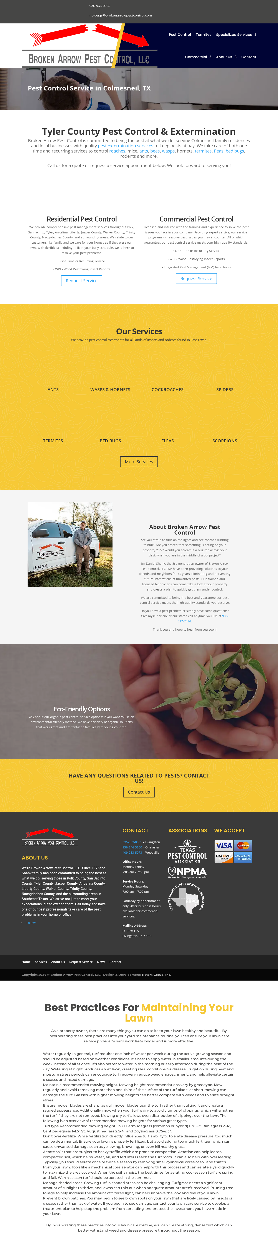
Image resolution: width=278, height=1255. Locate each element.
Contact (248, 56)
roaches (117, 151)
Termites (203, 34)
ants (143, 151)
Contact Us (139, 792)
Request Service (82, 281)
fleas (218, 151)
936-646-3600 (132, 847)
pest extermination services (125, 146)
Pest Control (180, 34)
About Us (224, 56)
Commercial (196, 56)
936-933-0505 (99, 6)
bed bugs (235, 151)
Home (26, 962)
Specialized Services (234, 34)
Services (41, 962)
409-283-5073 (132, 852)
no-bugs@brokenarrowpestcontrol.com (120, 15)
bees (155, 151)
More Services (139, 461)
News (101, 962)
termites (203, 151)
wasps (168, 151)
